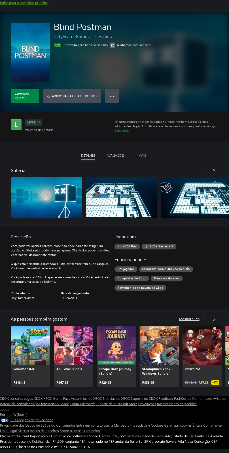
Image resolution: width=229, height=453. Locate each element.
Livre (31, 122)
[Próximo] (213, 171)
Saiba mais (122, 130)
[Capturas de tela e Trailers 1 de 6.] (46, 197)
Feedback (166, 398)
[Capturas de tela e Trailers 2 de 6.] (121, 197)
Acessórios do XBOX (87, 398)
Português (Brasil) (14, 414)
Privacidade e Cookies (146, 425)
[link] (30, 356)
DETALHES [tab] (88, 155)
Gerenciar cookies (178, 425)
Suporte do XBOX (145, 398)
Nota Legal (9, 430)
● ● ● (112, 96)
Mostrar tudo (189, 318)
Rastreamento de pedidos (177, 403)
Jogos (4, 409)
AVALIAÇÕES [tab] (116, 155)
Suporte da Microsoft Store (116, 403)
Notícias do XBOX (117, 398)
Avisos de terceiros (44, 430)
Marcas (23, 430)
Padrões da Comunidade (193, 398)
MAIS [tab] (142, 155)
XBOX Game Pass (56, 398)
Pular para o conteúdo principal (24, 2)
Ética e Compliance (207, 425)
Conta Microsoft (82, 403)
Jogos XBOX (33, 398)
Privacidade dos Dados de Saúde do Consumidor (37, 425)
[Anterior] (204, 171)
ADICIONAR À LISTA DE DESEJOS (74, 96)
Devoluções (147, 403)
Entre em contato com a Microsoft (102, 425)
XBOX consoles (11, 398)
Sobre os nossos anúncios (80, 430)
